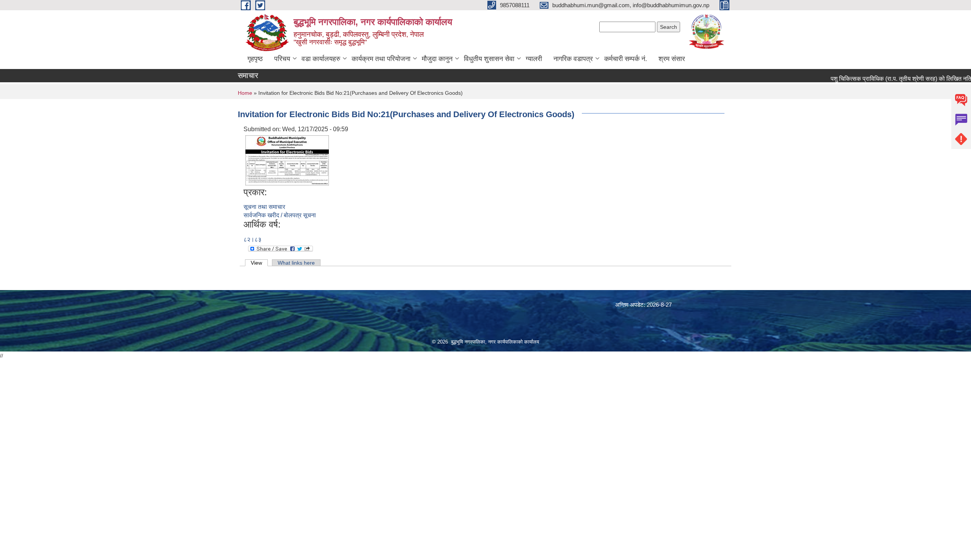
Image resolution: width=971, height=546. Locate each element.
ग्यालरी (534, 59)
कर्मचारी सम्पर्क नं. (625, 59)
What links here (296, 263)
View (259, 263)
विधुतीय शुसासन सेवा (489, 59)
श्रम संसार (671, 59)
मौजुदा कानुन (437, 59)
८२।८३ (252, 239)
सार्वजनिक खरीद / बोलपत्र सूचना (280, 215)
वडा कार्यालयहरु (321, 59)
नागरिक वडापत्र (573, 59)
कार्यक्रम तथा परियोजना (381, 59)
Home (245, 93)
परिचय (282, 59)
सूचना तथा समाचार (264, 207)
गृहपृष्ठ (255, 59)
